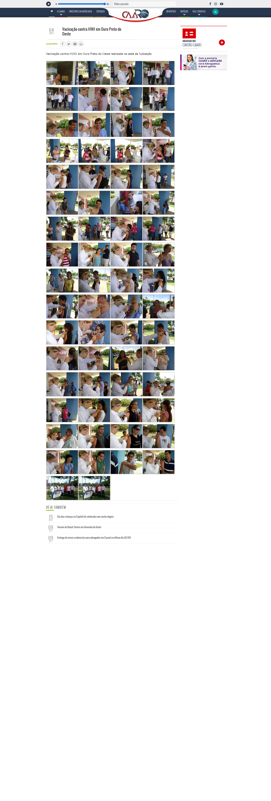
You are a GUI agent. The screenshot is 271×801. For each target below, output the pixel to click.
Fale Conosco (199, 11)
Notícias (184, 11)
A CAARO (61, 11)
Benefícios (171, 11)
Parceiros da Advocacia (80, 11)
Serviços (100, 11)
